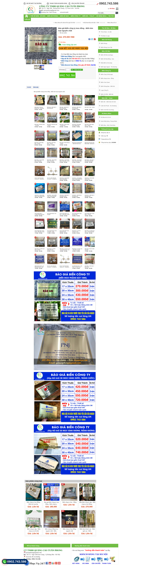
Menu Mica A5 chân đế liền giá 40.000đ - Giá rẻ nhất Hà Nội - (108, 22)
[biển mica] (31, 14)
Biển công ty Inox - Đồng (69, 502)
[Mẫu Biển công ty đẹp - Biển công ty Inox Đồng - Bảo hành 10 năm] (87, 501)
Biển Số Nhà (64, 16)
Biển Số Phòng (52, 16)
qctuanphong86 (64, 12)
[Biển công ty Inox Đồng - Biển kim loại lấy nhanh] (33, 501)
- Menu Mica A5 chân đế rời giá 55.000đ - (49, 22)
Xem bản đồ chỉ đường (33, 557)
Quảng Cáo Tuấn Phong (48, 12)
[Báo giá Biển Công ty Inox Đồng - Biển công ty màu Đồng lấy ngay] (51, 501)
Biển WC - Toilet (88, 16)
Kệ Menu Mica (101, 16)
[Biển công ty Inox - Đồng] (69, 501)
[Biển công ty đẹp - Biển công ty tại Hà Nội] (33, 527)
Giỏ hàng (112, 8)
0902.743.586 (16, 561)
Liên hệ (27, 19)
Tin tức (111, 16)
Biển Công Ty (75, 16)
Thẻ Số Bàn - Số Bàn (38, 16)
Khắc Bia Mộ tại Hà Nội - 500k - (76, 22)
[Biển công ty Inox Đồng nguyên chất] (69, 527)
